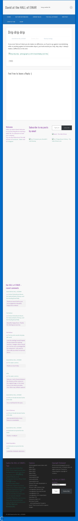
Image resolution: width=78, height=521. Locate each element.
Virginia (15, 485)
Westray (65, 17)
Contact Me (11, 22)
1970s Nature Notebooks (11, 505)
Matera (21, 487)
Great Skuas (22, 472)
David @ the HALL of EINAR (19, 38)
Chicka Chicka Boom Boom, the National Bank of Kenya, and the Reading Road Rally (15, 296)
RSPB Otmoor (15, 492)
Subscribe (67, 128)
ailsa (7, 373)
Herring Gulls (12, 502)
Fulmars (16, 487)
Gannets (13, 496)
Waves (14, 468)
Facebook (63, 7)
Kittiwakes (23, 498)
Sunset (8, 496)
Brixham (20, 500)
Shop (21, 22)
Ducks (7, 475)
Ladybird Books (11, 477)
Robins (13, 472)
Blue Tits (17, 498)
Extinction (16, 479)
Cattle (7, 502)
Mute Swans (13, 475)
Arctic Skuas (9, 468)
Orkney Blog (37, 17)
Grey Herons (20, 485)
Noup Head (22, 479)
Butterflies (20, 468)
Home (9, 17)
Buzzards (22, 502)
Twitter (67, 7)
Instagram (10, 141)
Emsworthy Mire (21, 470)
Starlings (8, 472)
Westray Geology (48, 38)
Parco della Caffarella (11, 500)
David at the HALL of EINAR (21, 7)
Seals (16, 472)
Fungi (8, 481)
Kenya (18, 502)
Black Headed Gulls (19, 494)
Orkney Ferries (10, 487)
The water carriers (13, 363)
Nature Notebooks (21, 17)
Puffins (19, 474)
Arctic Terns (10, 470)
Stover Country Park (13, 497)
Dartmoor (15, 490)
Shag (15, 470)
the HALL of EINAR (52, 17)
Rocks (11, 61)
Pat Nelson (9, 313)
